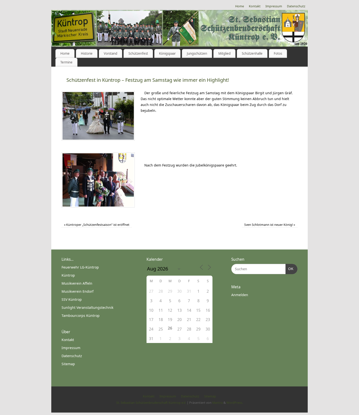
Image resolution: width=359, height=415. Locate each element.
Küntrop (68, 275)
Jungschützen (197, 53)
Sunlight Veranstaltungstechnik (87, 307)
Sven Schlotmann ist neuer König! (269, 225)
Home (239, 6)
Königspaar (167, 53)
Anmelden (239, 294)
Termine (66, 62)
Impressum (273, 6)
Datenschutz (296, 6)
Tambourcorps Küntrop (81, 315)
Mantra (217, 403)
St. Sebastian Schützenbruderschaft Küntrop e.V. (151, 403)
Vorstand (110, 53)
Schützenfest (138, 53)
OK (289, 269)
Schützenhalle (252, 53)
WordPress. (234, 403)
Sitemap (68, 364)
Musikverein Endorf (78, 291)
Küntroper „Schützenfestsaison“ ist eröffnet (96, 225)
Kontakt (255, 6)
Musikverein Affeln (77, 283)
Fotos (278, 53)
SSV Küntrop (72, 299)
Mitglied (224, 53)
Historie (87, 53)
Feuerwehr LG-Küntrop (80, 267)
